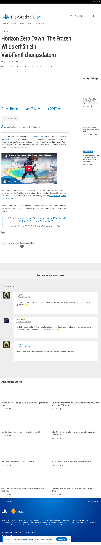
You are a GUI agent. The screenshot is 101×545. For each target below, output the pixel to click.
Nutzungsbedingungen (10, 532)
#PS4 (20, 220)
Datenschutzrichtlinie (27, 532)
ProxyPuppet (12, 118)
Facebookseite (55, 208)
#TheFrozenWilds (28, 217)
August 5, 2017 (53, 226)
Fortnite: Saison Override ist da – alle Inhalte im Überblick (21, 432)
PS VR (14, 23)
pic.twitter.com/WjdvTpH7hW (38, 220)
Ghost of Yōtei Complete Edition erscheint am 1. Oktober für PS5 (91, 129)
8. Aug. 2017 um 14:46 (23, 322)
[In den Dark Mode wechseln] (71, 16)
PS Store (21, 23)
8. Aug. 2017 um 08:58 (23, 297)
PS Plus (28, 23)
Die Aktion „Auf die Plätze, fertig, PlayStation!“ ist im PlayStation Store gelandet (90, 101)
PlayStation (26, 16)
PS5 (4, 23)
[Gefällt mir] (91, 106)
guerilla (4, 243)
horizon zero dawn (13, 243)
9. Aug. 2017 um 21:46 (23, 346)
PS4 (8, 23)
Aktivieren (61, 539)
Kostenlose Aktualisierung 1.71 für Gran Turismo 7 (18, 461)
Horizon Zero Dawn (37, 136)
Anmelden (79, 16)
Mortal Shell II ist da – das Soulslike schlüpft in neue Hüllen (72, 461)
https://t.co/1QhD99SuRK (53, 217)
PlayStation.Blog (22, 208)
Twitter (42, 208)
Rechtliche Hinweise (9, 536)
